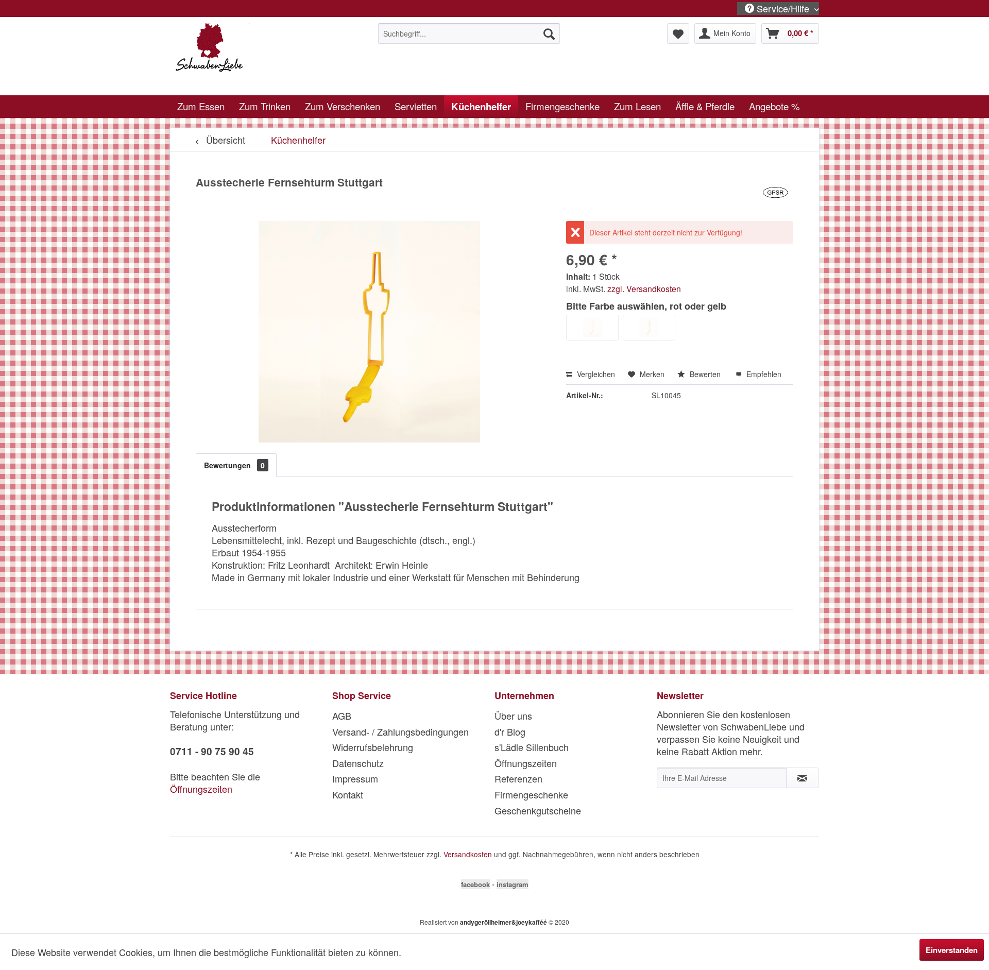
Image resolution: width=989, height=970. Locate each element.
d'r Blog (509, 731)
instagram (512, 884)
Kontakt (347, 794)
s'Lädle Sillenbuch (531, 747)
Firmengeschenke (531, 794)
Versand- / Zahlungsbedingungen (400, 731)
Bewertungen (234, 465)
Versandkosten (468, 854)
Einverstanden (952, 950)
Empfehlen (762, 374)
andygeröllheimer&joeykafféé (503, 922)
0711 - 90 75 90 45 (212, 751)
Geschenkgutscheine (537, 810)
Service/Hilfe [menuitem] (783, 8)
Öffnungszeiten (201, 788)
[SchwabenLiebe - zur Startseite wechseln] (253, 56)
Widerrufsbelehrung (372, 747)
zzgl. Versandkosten (644, 288)
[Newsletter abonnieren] (802, 778)
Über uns (513, 715)
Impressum (355, 778)
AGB (341, 715)
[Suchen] (549, 33)
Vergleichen (595, 374)
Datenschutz (358, 763)
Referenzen (518, 778)
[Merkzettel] (678, 33)
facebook (475, 884)
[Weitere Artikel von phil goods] (775, 193)
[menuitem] (469, 33)
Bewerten (705, 374)
